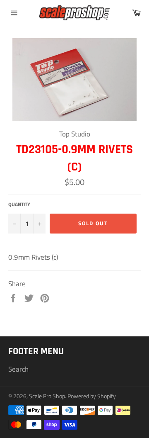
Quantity (19, 204)
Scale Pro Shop (47, 396)
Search (18, 369)
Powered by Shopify (91, 396)
